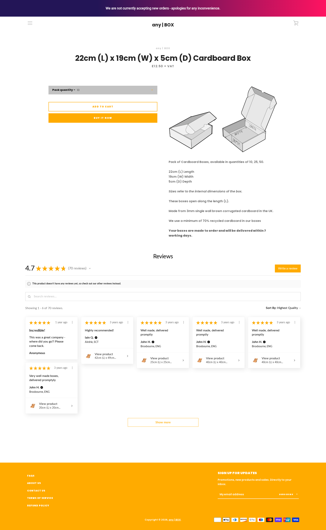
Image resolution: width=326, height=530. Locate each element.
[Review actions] (72, 322)
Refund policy (38, 505)
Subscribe (286, 494)
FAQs (31, 475)
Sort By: (271, 307)
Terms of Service (40, 498)
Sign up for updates (237, 473)
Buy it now (103, 118)
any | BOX (163, 25)
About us (34, 483)
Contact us (36, 490)
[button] (90, 268)
